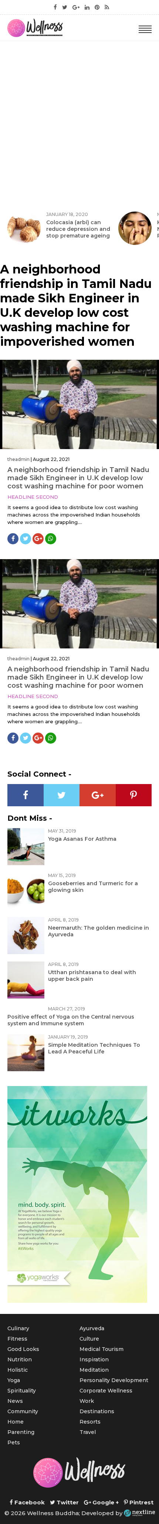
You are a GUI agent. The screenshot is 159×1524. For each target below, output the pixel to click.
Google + (105, 1502)
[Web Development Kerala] (139, 1513)
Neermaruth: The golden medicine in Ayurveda (98, 931)
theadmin (18, 459)
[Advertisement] (79, 124)
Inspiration (94, 1359)
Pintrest (140, 1502)
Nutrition (19, 1359)
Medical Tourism (102, 1349)
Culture (89, 1338)
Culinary (18, 1328)
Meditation (94, 1370)
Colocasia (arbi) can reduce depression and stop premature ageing (78, 229)
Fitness (17, 1338)
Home (15, 1421)
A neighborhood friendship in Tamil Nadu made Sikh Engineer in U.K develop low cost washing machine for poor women (78, 478)
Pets (13, 1442)
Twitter (67, 1502)
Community (22, 1411)
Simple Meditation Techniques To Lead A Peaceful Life (94, 1048)
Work (87, 1401)
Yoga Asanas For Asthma (82, 839)
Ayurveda (92, 1328)
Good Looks (23, 1349)
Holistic (17, 1370)
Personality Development (114, 1380)
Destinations (97, 1411)
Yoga (13, 1380)
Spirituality (21, 1390)
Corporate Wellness (106, 1390)
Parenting (20, 1432)
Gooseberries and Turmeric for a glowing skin (93, 886)
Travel (88, 1432)
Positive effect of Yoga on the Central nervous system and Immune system (70, 1020)
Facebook (29, 1502)
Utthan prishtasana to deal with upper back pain (92, 975)
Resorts (90, 1421)
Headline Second (32, 497)
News (15, 1401)
